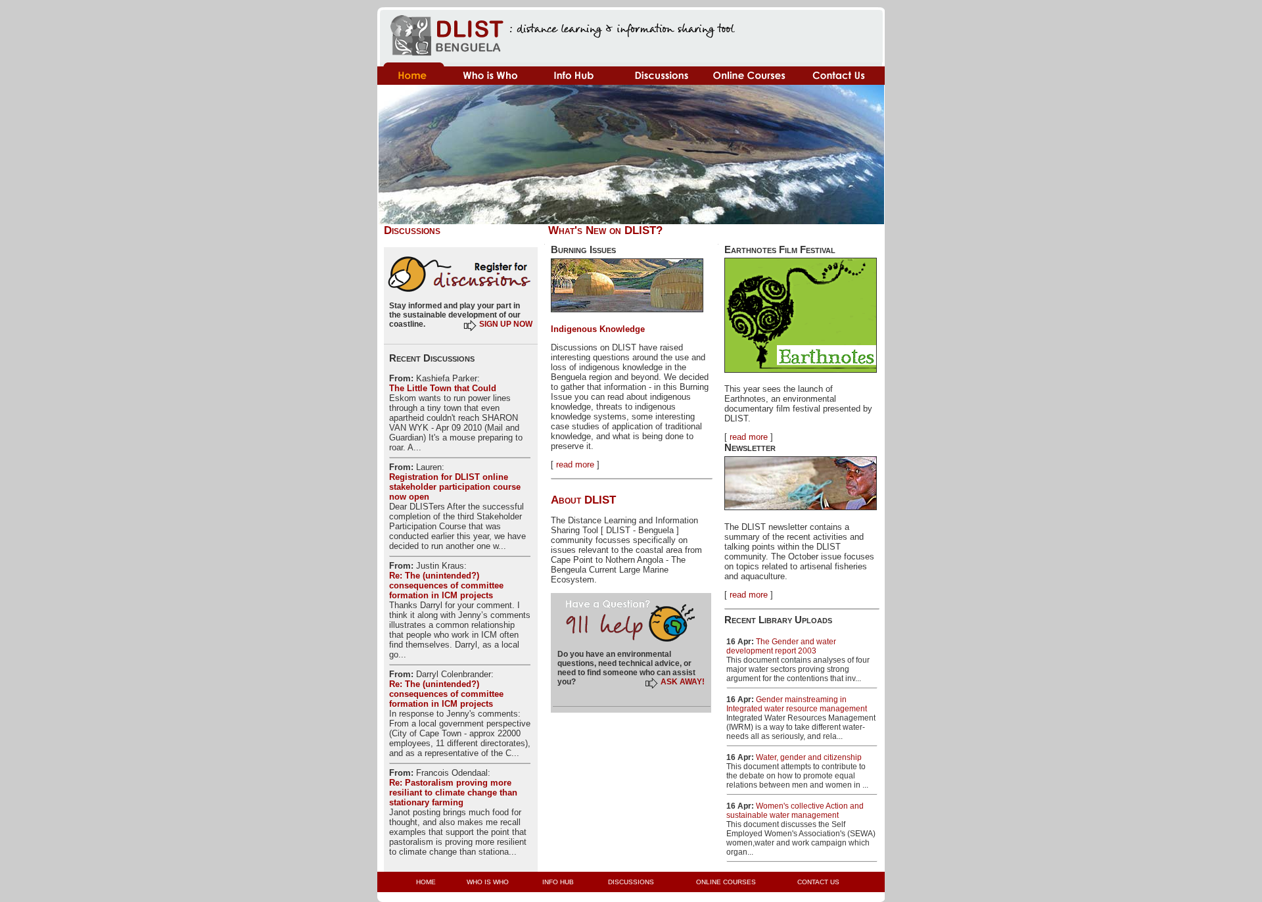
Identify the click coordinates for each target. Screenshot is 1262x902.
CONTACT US (818, 882)
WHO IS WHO (488, 882)
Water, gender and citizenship (809, 757)
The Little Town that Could (442, 388)
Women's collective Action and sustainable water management (795, 810)
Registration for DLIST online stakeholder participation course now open (455, 487)
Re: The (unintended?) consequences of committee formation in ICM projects (446, 585)
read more (575, 464)
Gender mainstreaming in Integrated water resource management (796, 704)
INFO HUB (558, 882)
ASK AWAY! (683, 681)
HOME (426, 882)
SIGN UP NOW (505, 324)
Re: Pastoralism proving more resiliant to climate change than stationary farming (453, 792)
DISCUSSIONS (631, 882)
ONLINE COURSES (726, 882)
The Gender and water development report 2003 (781, 646)
